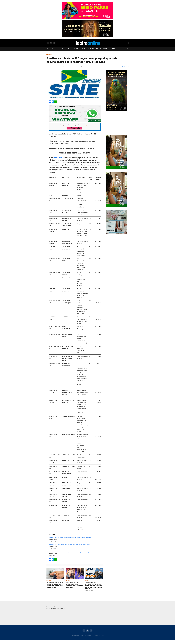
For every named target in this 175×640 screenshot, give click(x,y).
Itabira (69, 48)
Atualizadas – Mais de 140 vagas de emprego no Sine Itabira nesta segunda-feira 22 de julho (70, 537)
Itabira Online (57, 158)
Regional (62, 48)
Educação (91, 48)
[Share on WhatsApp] (120, 67)
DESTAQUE (49, 54)
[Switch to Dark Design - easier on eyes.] (128, 48)
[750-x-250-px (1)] (87, 18)
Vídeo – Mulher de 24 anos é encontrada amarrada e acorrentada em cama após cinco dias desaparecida (74, 585)
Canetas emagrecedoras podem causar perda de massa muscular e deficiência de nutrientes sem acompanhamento (55, 585)
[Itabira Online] (87, 42)
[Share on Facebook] (123, 67)
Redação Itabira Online (53, 66)
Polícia (76, 48)
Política (98, 48)
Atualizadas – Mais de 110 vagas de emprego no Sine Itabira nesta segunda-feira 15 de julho (70, 552)
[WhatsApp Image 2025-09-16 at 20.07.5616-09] (116, 168)
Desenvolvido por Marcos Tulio (98, 635)
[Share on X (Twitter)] (125, 67)
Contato (124, 42)
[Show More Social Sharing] (127, 67)
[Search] (125, 48)
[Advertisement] (117, 123)
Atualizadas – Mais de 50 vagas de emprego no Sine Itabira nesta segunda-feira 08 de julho (69, 544)
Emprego (113, 48)
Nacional (83, 48)
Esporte (105, 48)
